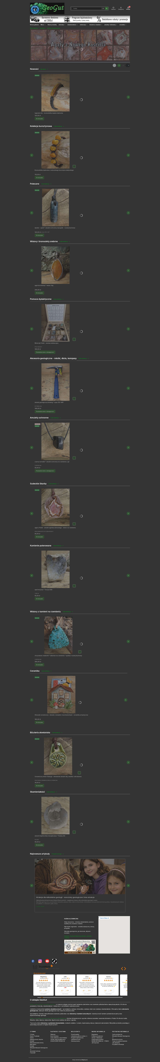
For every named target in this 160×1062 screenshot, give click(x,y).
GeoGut (42, 28)
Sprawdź (43, 69)
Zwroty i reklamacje (97, 1037)
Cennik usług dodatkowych (58, 1039)
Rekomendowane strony (37, 1042)
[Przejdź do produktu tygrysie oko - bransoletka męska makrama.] (55, 92)
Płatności (52, 1034)
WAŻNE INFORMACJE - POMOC (100, 1041)
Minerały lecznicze (117, 1039)
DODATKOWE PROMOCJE (57, 1041)
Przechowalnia (75, 1034)
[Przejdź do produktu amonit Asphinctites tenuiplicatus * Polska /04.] (55, 815)
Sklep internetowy (79, 1059)
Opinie (32, 1037)
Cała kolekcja (58, 126)
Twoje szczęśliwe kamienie (119, 1041)
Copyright (32, 1052)
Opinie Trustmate (34, 1036)
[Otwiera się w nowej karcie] (33, 961)
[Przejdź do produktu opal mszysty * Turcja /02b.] (55, 569)
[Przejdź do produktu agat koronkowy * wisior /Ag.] (55, 265)
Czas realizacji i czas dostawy (58, 1037)
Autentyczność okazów (36, 1039)
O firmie (32, 1034)
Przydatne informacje (118, 1044)
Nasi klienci (33, 1044)
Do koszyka (39, 118)
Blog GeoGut (34, 28)
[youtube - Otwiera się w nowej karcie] (47, 961)
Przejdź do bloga (57, 854)
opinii (52, 968)
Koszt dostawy (54, 1036)
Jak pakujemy (116, 1042)
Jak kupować (95, 1042)
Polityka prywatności (97, 1036)
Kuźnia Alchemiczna (53, 28)
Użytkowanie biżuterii (97, 1039)
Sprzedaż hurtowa (35, 1051)
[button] (106, 8)
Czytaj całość (40, 906)
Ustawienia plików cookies (78, 1036)
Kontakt (32, 1041)
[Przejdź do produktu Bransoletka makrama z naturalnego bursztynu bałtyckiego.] (55, 150)
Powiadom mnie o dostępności (45, 352)
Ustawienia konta (75, 1039)
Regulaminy (95, 1034)
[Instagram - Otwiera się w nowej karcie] (40, 961)
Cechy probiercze (117, 1034)
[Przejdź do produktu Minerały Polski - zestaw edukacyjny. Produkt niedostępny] (55, 323)
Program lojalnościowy (77, 1037)
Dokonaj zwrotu (75, 1041)
